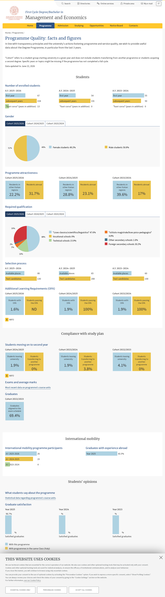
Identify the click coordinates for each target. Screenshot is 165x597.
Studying (79, 25)
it (159, 3)
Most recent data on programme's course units (28, 387)
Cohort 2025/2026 (15, 123)
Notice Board (116, 25)
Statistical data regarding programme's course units (30, 498)
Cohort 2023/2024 (55, 123)
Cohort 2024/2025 (35, 123)
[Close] (161, 557)
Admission (63, 25)
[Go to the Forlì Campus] (14, 13)
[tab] (158, 3)
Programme (45, 25)
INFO (11, 319)
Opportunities (97, 25)
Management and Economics (56, 15)
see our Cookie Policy (32, 580)
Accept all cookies (84, 590)
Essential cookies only (20, 590)
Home (30, 25)
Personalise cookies (52, 590)
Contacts (133, 25)
